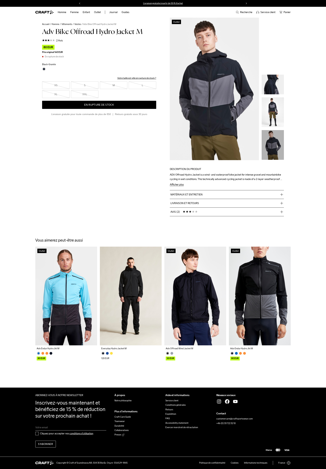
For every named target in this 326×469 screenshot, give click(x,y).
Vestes (77, 24)
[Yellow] (111, 353)
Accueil (45, 24)
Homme (55, 24)
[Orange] (42, 353)
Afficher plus (177, 184)
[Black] (51, 353)
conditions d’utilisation (81, 433)
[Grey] (172, 353)
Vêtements (66, 24)
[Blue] (38, 353)
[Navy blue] (107, 353)
